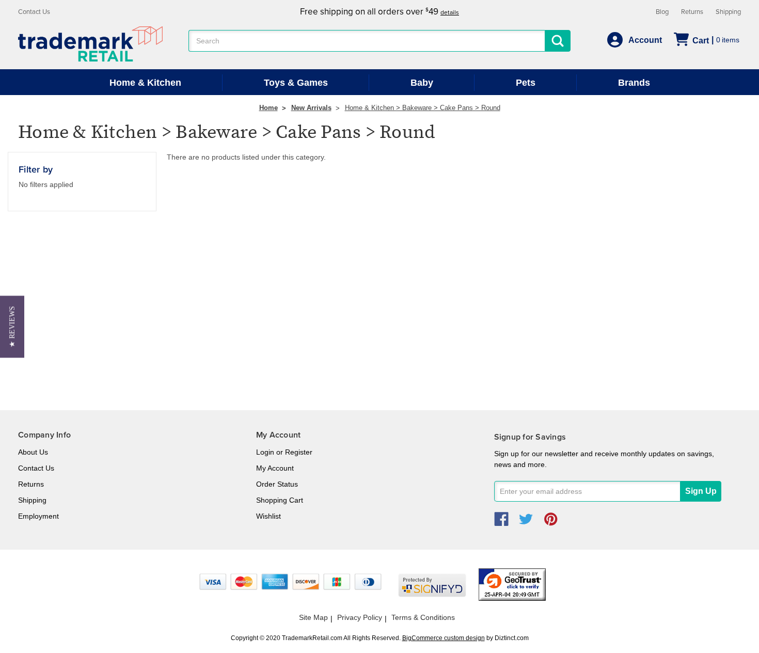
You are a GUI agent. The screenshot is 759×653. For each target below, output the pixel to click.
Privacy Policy (359, 617)
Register (298, 452)
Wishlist (268, 516)
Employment (38, 516)
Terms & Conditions (423, 617)
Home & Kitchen (145, 82)
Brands (634, 82)
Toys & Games (296, 82)
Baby (421, 82)
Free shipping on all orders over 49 (379, 11)
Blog (662, 12)
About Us (33, 452)
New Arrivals (311, 108)
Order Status (277, 484)
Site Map (313, 617)
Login (265, 452)
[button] (12, 326)
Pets (525, 82)
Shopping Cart (279, 500)
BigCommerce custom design (443, 638)
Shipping (728, 12)
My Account (275, 468)
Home (268, 108)
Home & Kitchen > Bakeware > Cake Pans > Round (422, 108)
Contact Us (34, 12)
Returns (692, 12)
